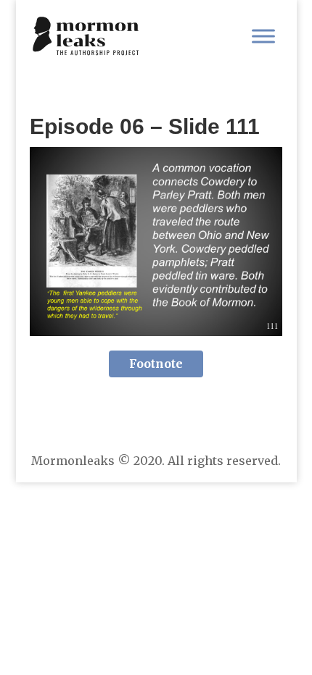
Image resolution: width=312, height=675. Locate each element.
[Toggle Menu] (263, 36)
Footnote (156, 363)
